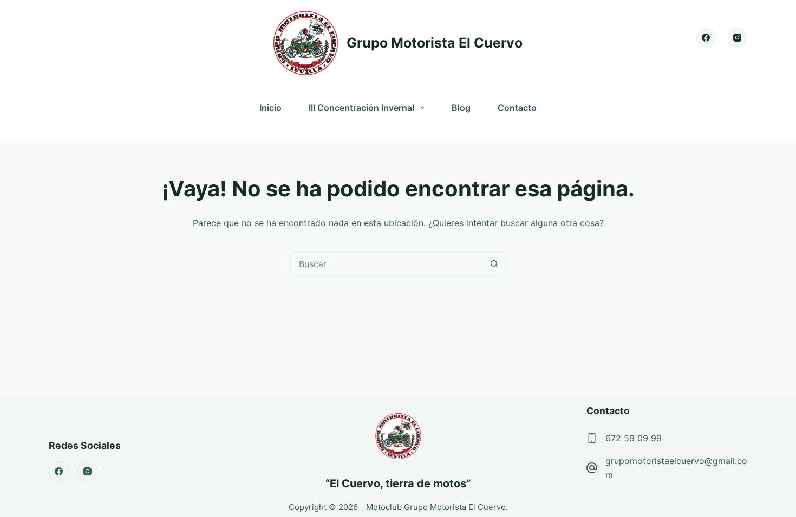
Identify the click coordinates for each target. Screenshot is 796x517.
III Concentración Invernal (361, 107)
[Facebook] (706, 38)
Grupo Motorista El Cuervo (435, 43)
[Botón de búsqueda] (494, 264)
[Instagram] (737, 38)
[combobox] (387, 263)
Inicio (270, 107)
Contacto (517, 107)
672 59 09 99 (633, 438)
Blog (461, 107)
